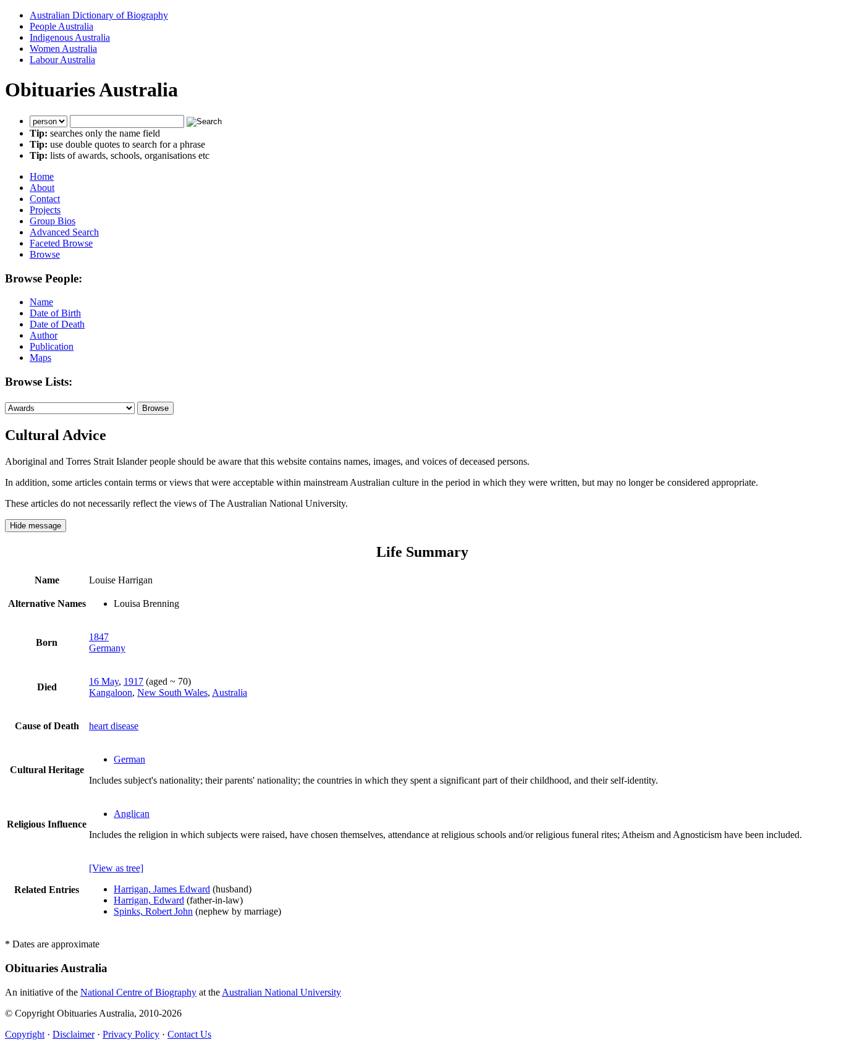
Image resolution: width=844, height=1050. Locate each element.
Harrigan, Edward (149, 900)
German (129, 759)
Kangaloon (110, 692)
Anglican (132, 813)
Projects (45, 210)
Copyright (24, 1034)
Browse (45, 254)
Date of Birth (55, 313)
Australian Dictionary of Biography (99, 15)
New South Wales (172, 692)
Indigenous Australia (70, 37)
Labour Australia (62, 59)
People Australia (61, 26)
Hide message (35, 525)
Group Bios (52, 221)
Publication (52, 346)
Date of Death (57, 324)
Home (42, 176)
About (42, 187)
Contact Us (189, 1034)
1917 (133, 681)
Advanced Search (64, 232)
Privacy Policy (131, 1034)
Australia (229, 692)
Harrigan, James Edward (162, 889)
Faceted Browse (61, 243)
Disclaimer (74, 1034)
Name (41, 302)
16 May (104, 681)
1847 (99, 637)
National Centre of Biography (138, 992)
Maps (40, 357)
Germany (107, 648)
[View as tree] (116, 868)
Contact (45, 198)
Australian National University (281, 992)
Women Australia (63, 48)
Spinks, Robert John (153, 911)
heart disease (113, 726)
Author (43, 335)
